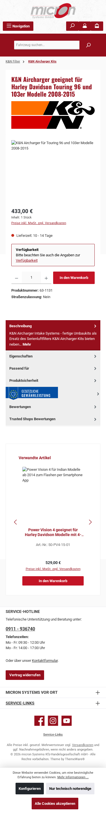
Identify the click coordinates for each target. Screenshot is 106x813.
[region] (53, 172)
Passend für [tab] (19, 368)
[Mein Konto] (85, 26)
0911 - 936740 (20, 629)
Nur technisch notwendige (70, 788)
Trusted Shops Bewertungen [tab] (32, 419)
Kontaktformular (45, 660)
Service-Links (20, 703)
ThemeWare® (75, 759)
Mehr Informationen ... (73, 777)
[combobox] (54, 45)
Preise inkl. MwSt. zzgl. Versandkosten (38, 223)
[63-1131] (53, 172)
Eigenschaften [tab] (21, 356)
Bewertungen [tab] (20, 407)
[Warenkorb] (97, 26)
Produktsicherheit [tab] (23, 380)
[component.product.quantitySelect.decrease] (16, 278)
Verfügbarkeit (27, 260)
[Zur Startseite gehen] (53, 11)
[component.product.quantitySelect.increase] (46, 278)
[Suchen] (72, 26)
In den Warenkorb (74, 278)
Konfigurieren (30, 788)
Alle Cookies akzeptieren (55, 803)
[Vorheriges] (16, 522)
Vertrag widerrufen (24, 675)
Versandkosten (82, 745)
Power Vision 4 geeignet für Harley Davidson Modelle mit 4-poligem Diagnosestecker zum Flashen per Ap (53, 532)
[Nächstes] (90, 522)
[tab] (53, 335)
